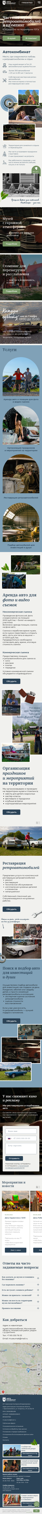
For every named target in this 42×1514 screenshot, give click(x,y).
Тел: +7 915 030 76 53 (12, 1335)
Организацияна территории (18, 775)
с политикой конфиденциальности (17, 1167)
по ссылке (29, 1511)
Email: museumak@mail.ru (15, 1338)
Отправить (14, 1158)
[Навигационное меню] (39, 2)
